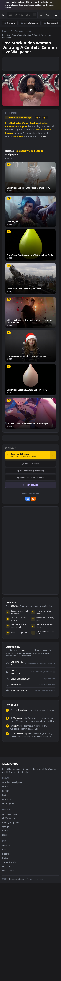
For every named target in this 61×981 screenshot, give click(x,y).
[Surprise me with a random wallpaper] (40, 15)
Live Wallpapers (31, 23)
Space (4, 835)
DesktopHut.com (16, 879)
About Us (6, 845)
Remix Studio (32, 485)
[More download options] (53, 455)
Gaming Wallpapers (10, 822)
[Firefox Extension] (33, 499)
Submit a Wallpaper (13, 782)
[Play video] (30, 89)
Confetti (44, 123)
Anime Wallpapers (10, 814)
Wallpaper (23, 126)
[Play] (6, 103)
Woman (25, 123)
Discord (5, 854)
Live (15, 126)
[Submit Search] (47, 15)
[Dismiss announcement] (58, 5)
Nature (5, 830)
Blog (4, 849)
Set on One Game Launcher (32, 478)
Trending (11, 23)
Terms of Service (9, 862)
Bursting (34, 123)
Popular (5, 790)
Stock (12, 123)
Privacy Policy (8, 866)
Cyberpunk (6, 826)
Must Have (7, 799)
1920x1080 (18, 136)
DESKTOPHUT (11, 764)
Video (18, 123)
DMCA (5, 858)
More (7, 158)
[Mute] (50, 103)
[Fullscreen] (55, 103)
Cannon (9, 126)
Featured (6, 795)
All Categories (8, 803)
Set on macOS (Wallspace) (32, 471)
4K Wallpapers (8, 818)
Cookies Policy (8, 870)
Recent (5, 786)
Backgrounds (52, 23)
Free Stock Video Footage (22, 31)
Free (7, 123)
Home (5, 31)
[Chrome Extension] (27, 499)
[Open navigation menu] (56, 15)
